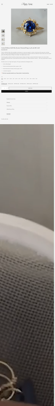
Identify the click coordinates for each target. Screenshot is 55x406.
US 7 (25, 78)
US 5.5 (16, 78)
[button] (2, 4)
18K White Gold (35, 83)
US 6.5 (22, 78)
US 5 (13, 78)
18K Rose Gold (29, 83)
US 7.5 (28, 78)
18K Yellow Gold (23, 83)
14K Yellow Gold (4, 83)
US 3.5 (5, 78)
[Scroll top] (52, 404)
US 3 (2, 78)
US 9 (36, 78)
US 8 (30, 78)
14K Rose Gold (10, 83)
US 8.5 (33, 78)
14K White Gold (16, 83)
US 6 (19, 78)
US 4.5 (11, 78)
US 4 (8, 78)
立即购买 (26, 91)
